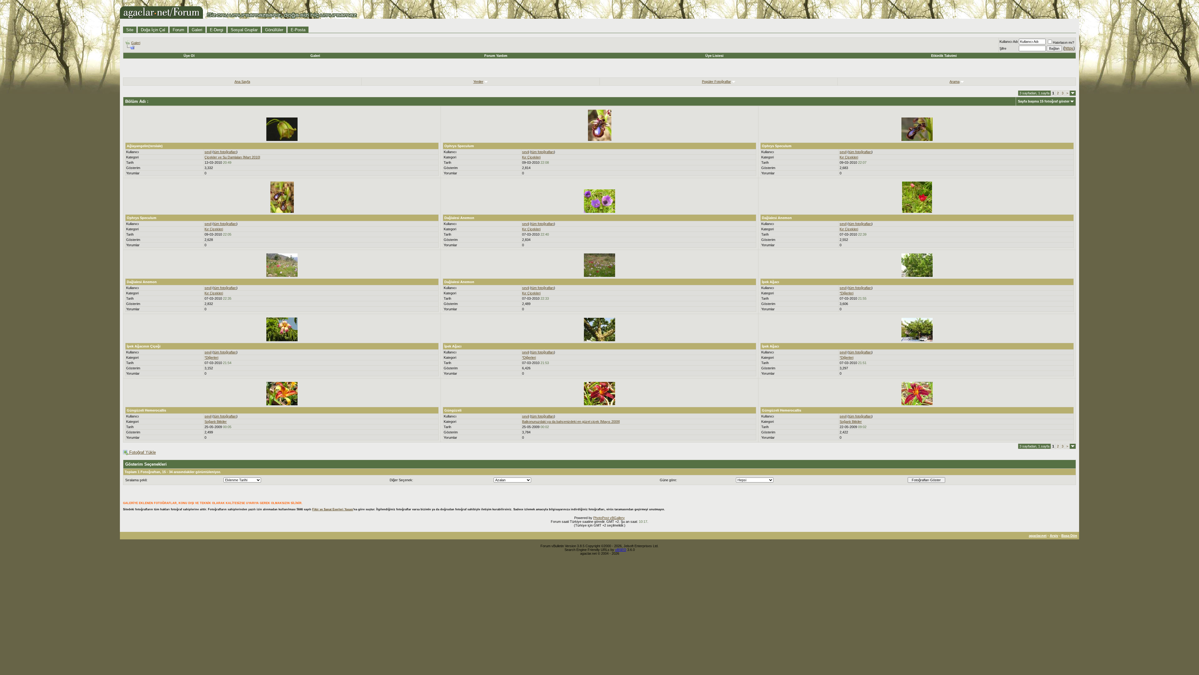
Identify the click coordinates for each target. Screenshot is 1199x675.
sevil (208, 152)
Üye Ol (189, 56)
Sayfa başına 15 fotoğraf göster (1043, 101)
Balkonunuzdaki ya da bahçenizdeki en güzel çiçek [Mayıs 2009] (571, 421)
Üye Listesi (714, 56)
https (1068, 48)
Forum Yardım (495, 56)
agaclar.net (1038, 536)
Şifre (1002, 48)
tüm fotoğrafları (225, 152)
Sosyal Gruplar (244, 30)
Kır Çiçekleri (531, 157)
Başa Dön (1069, 536)
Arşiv (1054, 536)
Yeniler (478, 81)
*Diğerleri (846, 293)
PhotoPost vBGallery (609, 518)
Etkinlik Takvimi (944, 56)
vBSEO (620, 550)
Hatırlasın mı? (1063, 42)
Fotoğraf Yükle (142, 452)
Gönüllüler (274, 30)
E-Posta (298, 30)
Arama (955, 81)
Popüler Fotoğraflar (716, 81)
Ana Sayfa (242, 81)
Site (129, 30)
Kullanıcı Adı (1008, 41)
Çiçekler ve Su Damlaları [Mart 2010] (232, 157)
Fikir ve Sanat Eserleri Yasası (332, 509)
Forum (178, 30)
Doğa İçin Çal (153, 30)
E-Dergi (216, 30)
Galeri (197, 30)
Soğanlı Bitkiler (216, 421)
